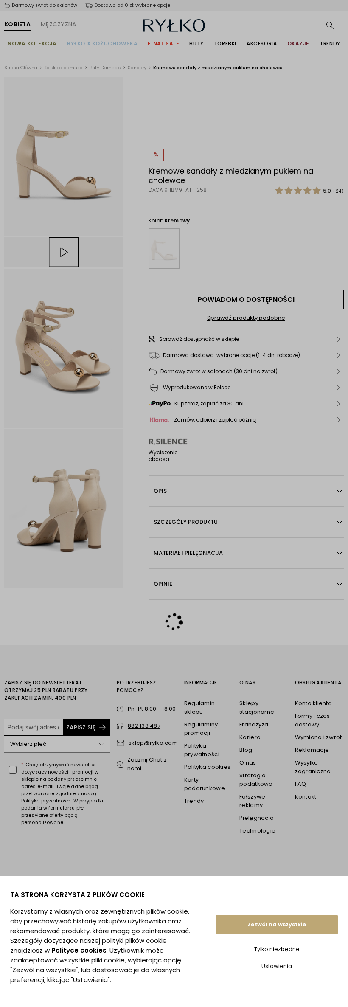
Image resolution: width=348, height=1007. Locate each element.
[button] (246, 339)
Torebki (225, 43)
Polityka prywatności (201, 750)
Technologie (257, 831)
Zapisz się (80, 727)
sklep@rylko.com (153, 743)
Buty (196, 43)
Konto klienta (313, 703)
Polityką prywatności (46, 800)
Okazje (298, 43)
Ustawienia (276, 966)
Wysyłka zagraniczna (313, 767)
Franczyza (253, 724)
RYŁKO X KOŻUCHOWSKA (102, 43)
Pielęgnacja (256, 818)
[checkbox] (13, 770)
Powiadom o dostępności (246, 299)
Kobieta (17, 24)
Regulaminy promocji (201, 728)
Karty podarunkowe (204, 784)
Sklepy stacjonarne (256, 707)
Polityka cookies (207, 767)
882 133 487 (144, 726)
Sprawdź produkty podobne (246, 318)
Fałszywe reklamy (252, 801)
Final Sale (163, 43)
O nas (247, 763)
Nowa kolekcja (32, 43)
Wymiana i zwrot (318, 737)
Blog (245, 750)
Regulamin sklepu (199, 707)
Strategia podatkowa (255, 779)
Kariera (250, 737)
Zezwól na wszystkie (276, 924)
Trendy (330, 43)
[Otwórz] (101, 744)
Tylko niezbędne (277, 949)
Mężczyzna (58, 24)
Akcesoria (262, 43)
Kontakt (306, 797)
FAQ (300, 784)
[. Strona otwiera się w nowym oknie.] (63, 156)
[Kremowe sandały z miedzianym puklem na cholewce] (164, 248)
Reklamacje (312, 750)
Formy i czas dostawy (312, 720)
